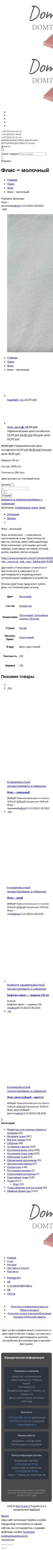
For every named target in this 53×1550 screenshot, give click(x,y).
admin (16, 205)
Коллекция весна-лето (20, 1150)
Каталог (12, 1264)
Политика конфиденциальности (29, 1306)
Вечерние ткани (16, 1136)
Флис (10, 188)
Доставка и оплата (18, 1268)
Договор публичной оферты (29, 1317)
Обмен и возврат (29, 1310)
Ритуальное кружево (19, 1170)
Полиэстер (25, 606)
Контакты (12, 1271)
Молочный (25, 596)
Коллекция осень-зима (20, 1153)
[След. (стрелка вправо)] (5, 1548)
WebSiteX (35, 1509)
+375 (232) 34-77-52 (26, 1464)
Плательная (26, 615)
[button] (13, 782)
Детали (11, 518)
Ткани (10, 184)
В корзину (6, 495)
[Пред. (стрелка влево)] (2, 1548)
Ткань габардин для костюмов (24, 1187)
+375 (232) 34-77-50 (26, 1471)
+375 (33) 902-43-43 (19, 1417)
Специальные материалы (21, 1174)
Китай (22, 628)
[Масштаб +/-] (2, 1544)
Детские (34, 618)
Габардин (12, 1143)
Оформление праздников (22, 1160)
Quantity (6, 484)
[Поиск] (2, 157)
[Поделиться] (8, 1544)
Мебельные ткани (17, 1156)
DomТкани (21, 1506)
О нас (10, 1261)
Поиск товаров (10, 153)
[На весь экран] (5, 1544)
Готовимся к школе (18, 1146)
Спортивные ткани (26, 507)
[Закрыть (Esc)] (11, 1544)
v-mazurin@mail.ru (26, 1424)
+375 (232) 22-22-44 (20, 1421)
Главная (12, 180)
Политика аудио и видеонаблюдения (29, 1313)
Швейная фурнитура (18, 1191)
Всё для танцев (16, 1139)
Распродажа (14, 1167)
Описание (13, 514)
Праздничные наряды (19, 1163)
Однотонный (26, 637)
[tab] (29, 514)
